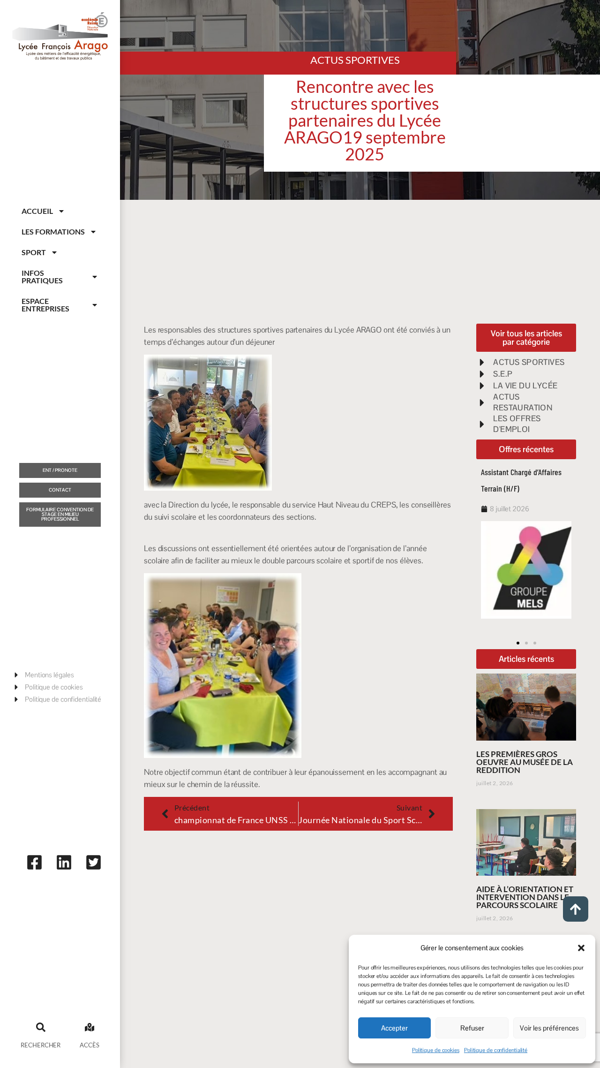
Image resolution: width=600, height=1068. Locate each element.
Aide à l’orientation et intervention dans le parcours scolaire (524, 897)
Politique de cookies (435, 1050)
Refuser (472, 1027)
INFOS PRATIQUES (42, 276)
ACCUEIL (37, 210)
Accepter (394, 1027)
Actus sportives (355, 59)
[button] (581, 948)
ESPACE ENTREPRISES (45, 304)
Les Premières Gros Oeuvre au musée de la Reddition (524, 762)
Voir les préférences (549, 1027)
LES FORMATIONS (53, 231)
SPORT (34, 252)
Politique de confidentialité (495, 1050)
